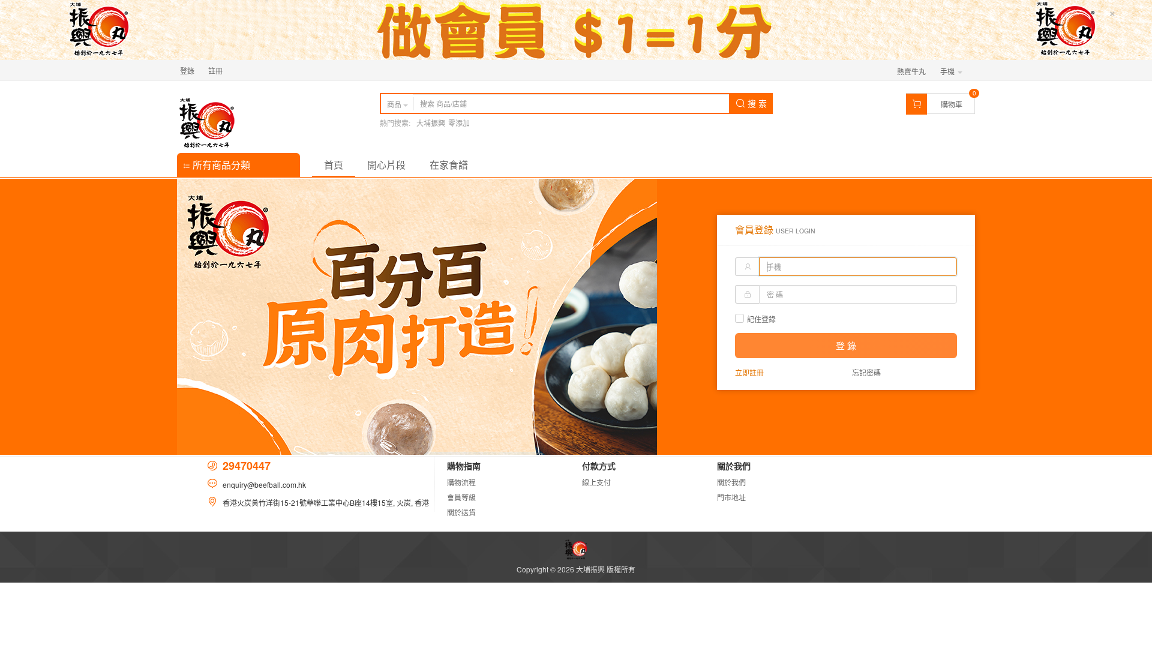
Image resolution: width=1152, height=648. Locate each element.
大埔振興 (430, 123)
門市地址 (731, 497)
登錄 (187, 70)
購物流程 (461, 482)
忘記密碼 (866, 372)
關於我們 (731, 482)
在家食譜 (449, 165)
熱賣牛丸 (911, 71)
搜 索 (756, 103)
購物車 (951, 104)
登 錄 (846, 345)
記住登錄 (761, 319)
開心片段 (386, 165)
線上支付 (596, 482)
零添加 (459, 123)
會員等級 (461, 497)
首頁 (333, 165)
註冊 (215, 70)
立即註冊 (749, 372)
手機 (948, 71)
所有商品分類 (220, 165)
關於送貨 (461, 512)
